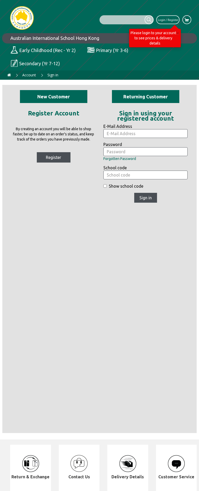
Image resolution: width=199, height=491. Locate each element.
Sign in (52, 74)
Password (112, 144)
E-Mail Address (117, 126)
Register (53, 157)
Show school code (126, 186)
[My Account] (168, 19)
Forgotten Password (119, 159)
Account (29, 74)
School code (115, 167)
